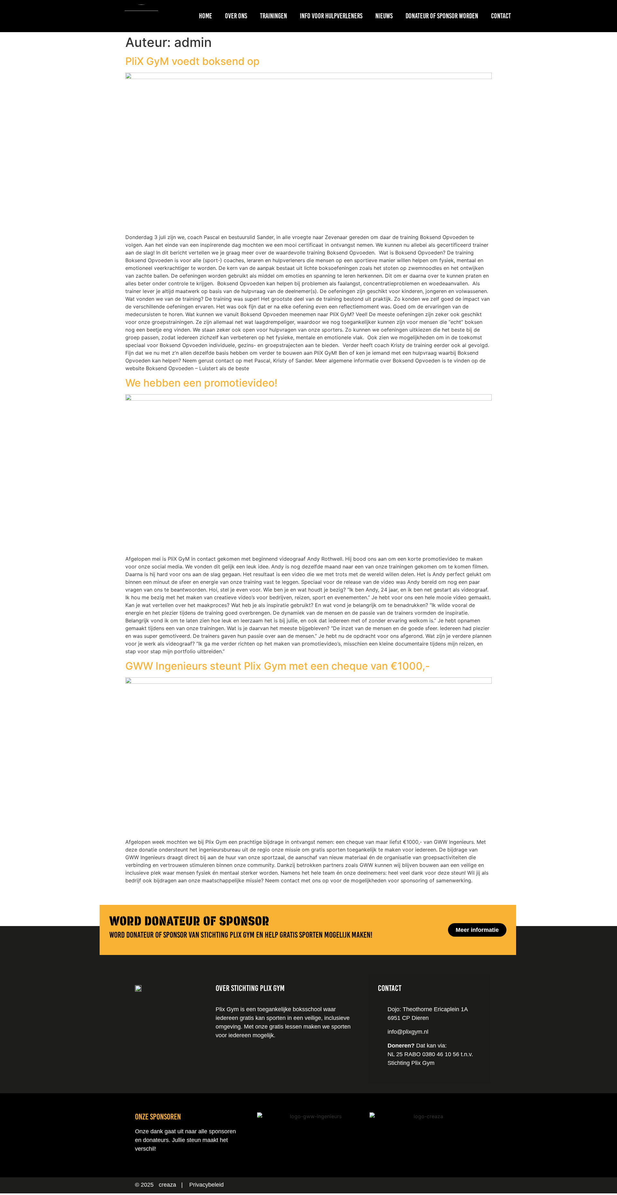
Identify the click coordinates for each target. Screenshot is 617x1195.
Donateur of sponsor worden (442, 16)
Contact (501, 16)
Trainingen (273, 16)
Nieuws (384, 16)
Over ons (236, 16)
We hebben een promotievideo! (201, 383)
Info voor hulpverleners (331, 16)
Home (205, 16)
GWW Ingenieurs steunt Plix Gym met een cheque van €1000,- (277, 666)
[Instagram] (469, 1185)
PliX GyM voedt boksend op (192, 61)
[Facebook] (483, 1185)
